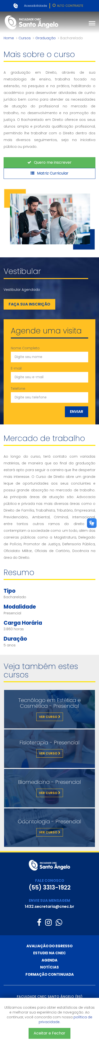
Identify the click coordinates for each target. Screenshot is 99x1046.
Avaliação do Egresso (49, 946)
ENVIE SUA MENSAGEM (49, 900)
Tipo (9, 591)
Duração (15, 639)
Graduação (45, 38)
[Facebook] (39, 922)
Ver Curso (48, 717)
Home (9, 38)
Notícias (49, 967)
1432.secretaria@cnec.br (49, 906)
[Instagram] (48, 922)
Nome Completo (25, 348)
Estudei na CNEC (49, 952)
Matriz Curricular (52, 173)
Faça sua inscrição (29, 304)
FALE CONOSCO (49, 880)
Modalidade (20, 607)
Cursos (25, 38)
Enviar (76, 411)
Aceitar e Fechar (49, 1033)
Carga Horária (23, 623)
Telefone (18, 388)
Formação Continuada (49, 974)
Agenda (49, 960)
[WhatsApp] (59, 922)
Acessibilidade (35, 5)
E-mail (16, 368)
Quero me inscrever (52, 162)
